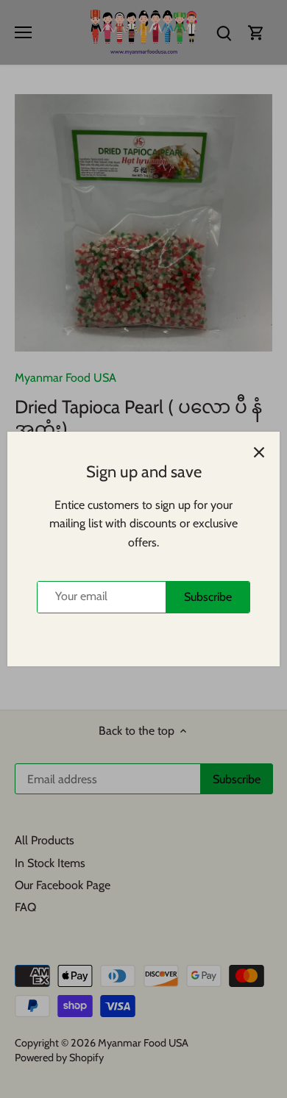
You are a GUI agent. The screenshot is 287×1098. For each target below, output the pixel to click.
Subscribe (208, 597)
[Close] (259, 452)
